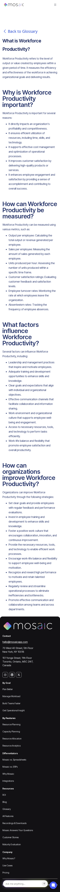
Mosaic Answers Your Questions (17, 830)
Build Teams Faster (11, 703)
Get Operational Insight (13, 710)
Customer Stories (10, 837)
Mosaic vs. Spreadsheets (14, 759)
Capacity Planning (11, 731)
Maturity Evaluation (11, 844)
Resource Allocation (12, 738)
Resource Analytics (11, 745)
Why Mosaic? (8, 858)
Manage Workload (11, 696)
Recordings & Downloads (14, 823)
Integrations (8, 781)
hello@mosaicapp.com (15, 641)
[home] (13, 5)
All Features (7, 816)
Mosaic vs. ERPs (10, 766)
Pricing (5, 872)
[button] (55, 4)
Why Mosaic (8, 773)
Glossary (6, 809)
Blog (4, 802)
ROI (4, 795)
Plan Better (7, 689)
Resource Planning (11, 724)
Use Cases (7, 865)
